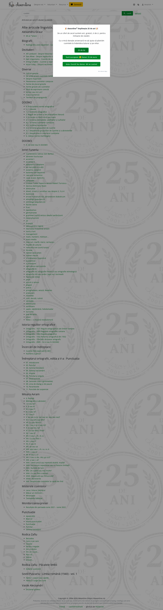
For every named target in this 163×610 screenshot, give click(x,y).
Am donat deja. (102, 71)
